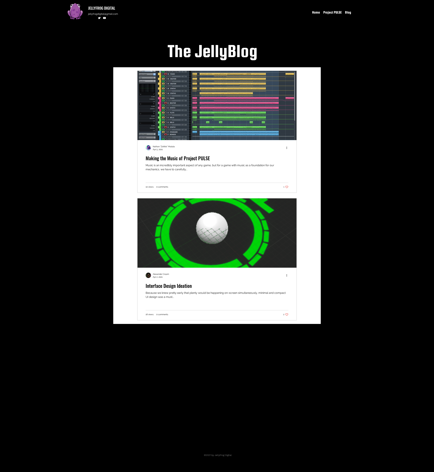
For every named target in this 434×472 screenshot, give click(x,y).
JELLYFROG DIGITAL (101, 8)
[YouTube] (104, 18)
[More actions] (288, 148)
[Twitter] (99, 18)
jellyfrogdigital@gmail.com (103, 14)
